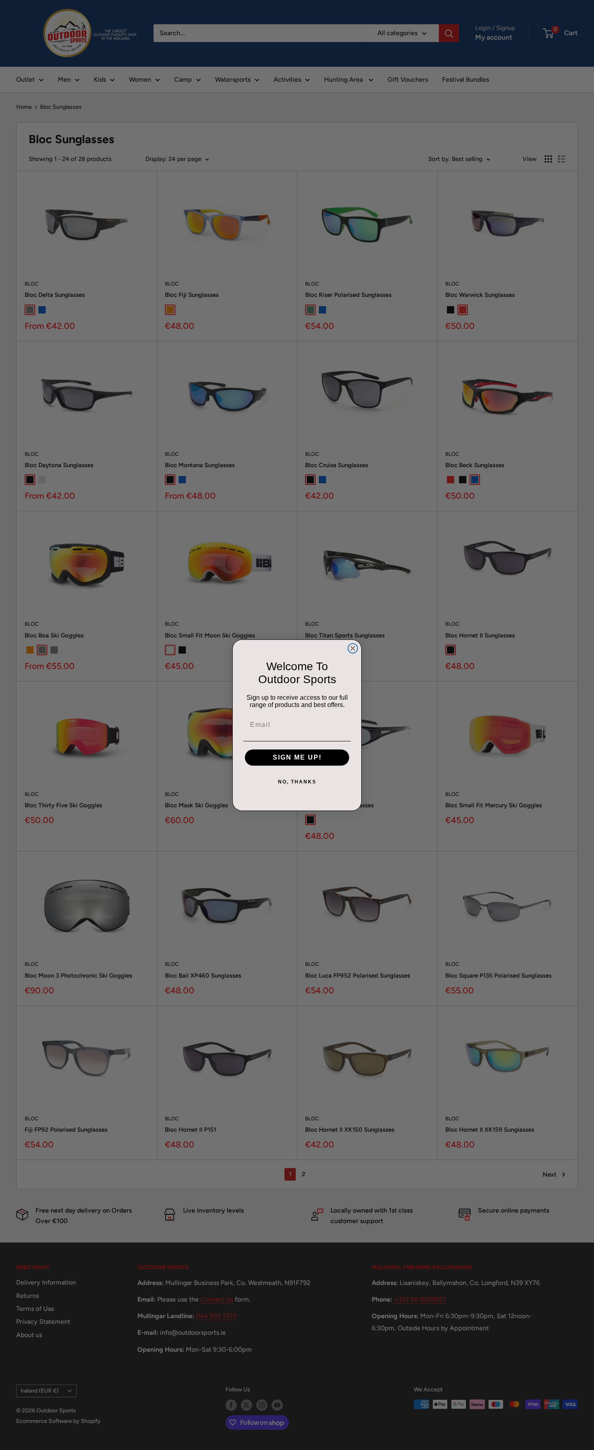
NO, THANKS (297, 782)
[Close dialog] (353, 648)
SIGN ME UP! (297, 757)
